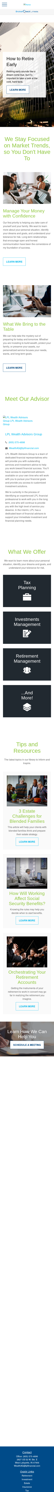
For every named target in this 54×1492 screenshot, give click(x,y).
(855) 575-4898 (17, 442)
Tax (27, 1490)
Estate (27, 1483)
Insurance (27, 1486)
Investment (27, 1479)
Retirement (27, 1475)
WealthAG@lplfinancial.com (24, 448)
